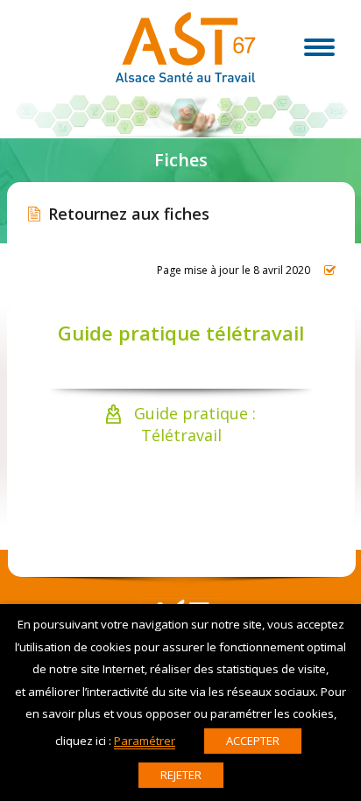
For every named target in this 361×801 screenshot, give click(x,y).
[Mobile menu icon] (319, 47)
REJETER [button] (181, 775)
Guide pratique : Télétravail (193, 424)
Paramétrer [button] (144, 740)
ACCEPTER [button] (253, 740)
